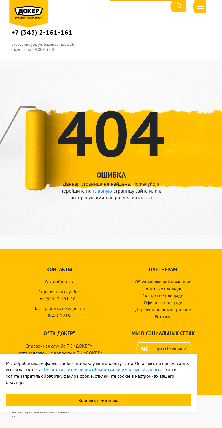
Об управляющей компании (163, 282)
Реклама (163, 316)
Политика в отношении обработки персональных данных (103, 369)
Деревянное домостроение (163, 309)
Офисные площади (163, 302)
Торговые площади (163, 289)
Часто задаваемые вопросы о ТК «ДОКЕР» (59, 353)
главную (102, 190)
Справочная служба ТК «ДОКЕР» (58, 346)
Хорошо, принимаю (98, 400)
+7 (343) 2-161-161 (42, 32)
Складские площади (163, 295)
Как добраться (59, 282)
